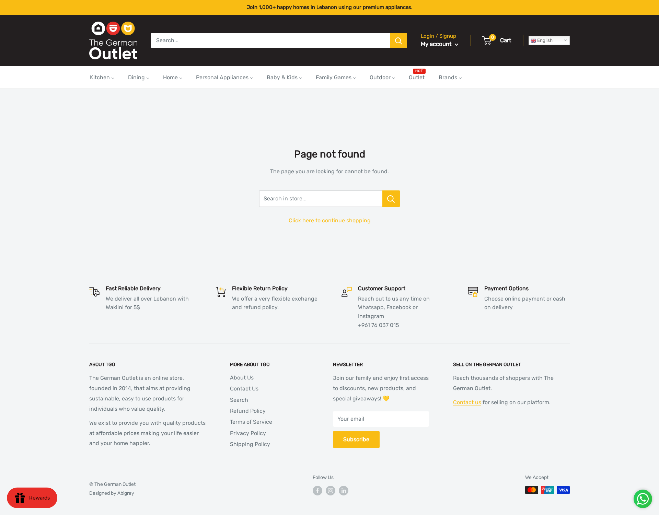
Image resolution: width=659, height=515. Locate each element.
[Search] (398, 40)
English (544, 40)
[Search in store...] (391, 198)
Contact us (467, 402)
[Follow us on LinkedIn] (343, 490)
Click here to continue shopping (330, 220)
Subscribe (356, 439)
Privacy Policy (248, 433)
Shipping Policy (250, 444)
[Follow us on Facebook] (317, 490)
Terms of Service (251, 422)
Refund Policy (248, 411)
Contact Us (244, 388)
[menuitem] (102, 77)
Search (239, 400)
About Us (242, 377)
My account (437, 43)
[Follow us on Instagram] (330, 490)
